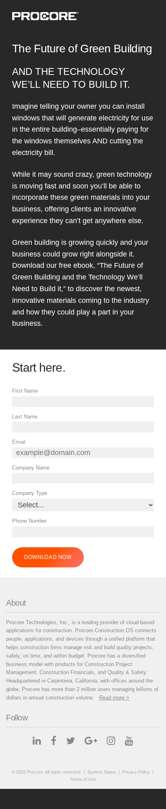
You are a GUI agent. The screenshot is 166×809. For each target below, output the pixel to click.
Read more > (114, 698)
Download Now (48, 557)
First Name (25, 391)
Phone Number (29, 521)
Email (18, 442)
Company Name (31, 468)
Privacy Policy (136, 772)
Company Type (29, 493)
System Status (101, 772)
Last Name (24, 417)
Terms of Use (83, 779)
